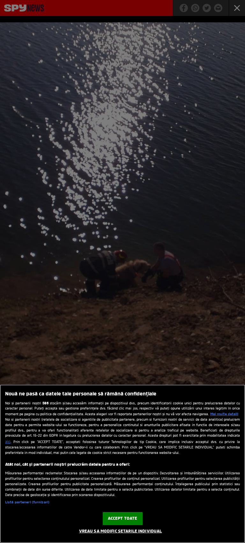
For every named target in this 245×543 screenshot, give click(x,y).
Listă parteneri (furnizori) (27, 502)
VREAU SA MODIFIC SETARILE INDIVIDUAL (120, 531)
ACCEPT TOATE (122, 518)
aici (8, 442)
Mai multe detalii (224, 414)
